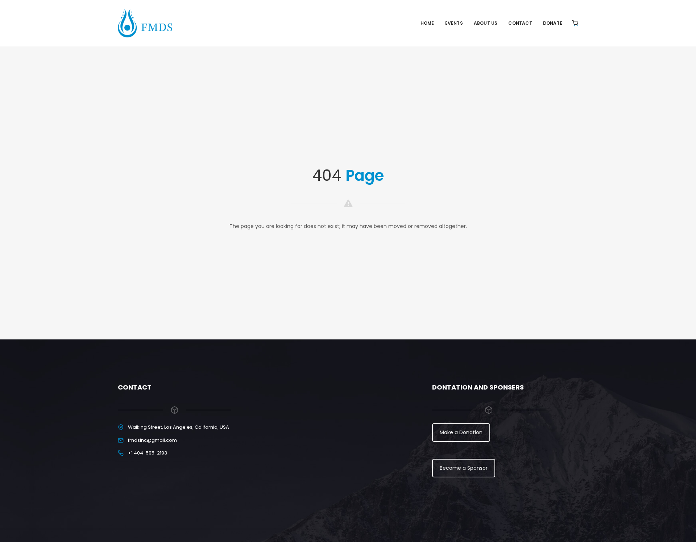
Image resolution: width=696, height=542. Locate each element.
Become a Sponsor (464, 468)
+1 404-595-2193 (147, 452)
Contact (520, 23)
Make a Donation (461, 432)
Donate (552, 23)
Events (454, 23)
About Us (486, 23)
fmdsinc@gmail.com (152, 440)
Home (427, 23)
